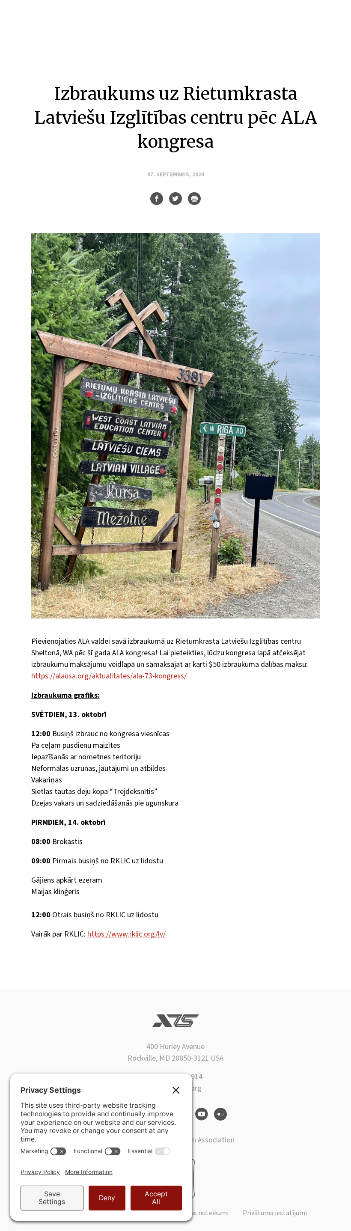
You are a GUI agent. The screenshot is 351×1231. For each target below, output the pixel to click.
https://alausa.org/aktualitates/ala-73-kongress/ (109, 676)
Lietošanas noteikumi (197, 1213)
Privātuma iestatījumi (275, 1213)
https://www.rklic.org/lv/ (126, 934)
